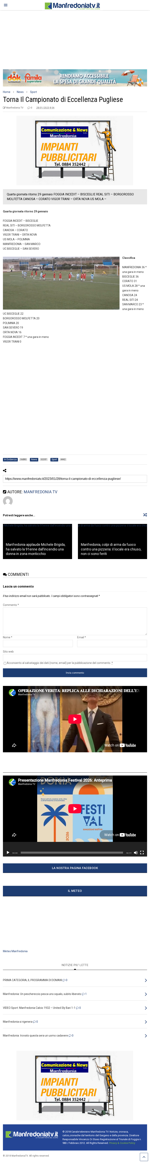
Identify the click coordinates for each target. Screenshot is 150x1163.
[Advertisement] (75, 38)
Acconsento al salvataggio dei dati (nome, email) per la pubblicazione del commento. (60, 662)
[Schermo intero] (142, 853)
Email (81, 637)
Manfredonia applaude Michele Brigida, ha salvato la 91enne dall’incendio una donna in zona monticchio (35, 549)
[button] (5, 5)
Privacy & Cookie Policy (122, 1143)
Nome (7, 637)
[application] (75, 816)
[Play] (8, 853)
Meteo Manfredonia (15, 951)
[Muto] (136, 853)
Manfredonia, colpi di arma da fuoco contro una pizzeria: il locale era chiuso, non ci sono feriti (111, 549)
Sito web (8, 651)
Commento (11, 604)
